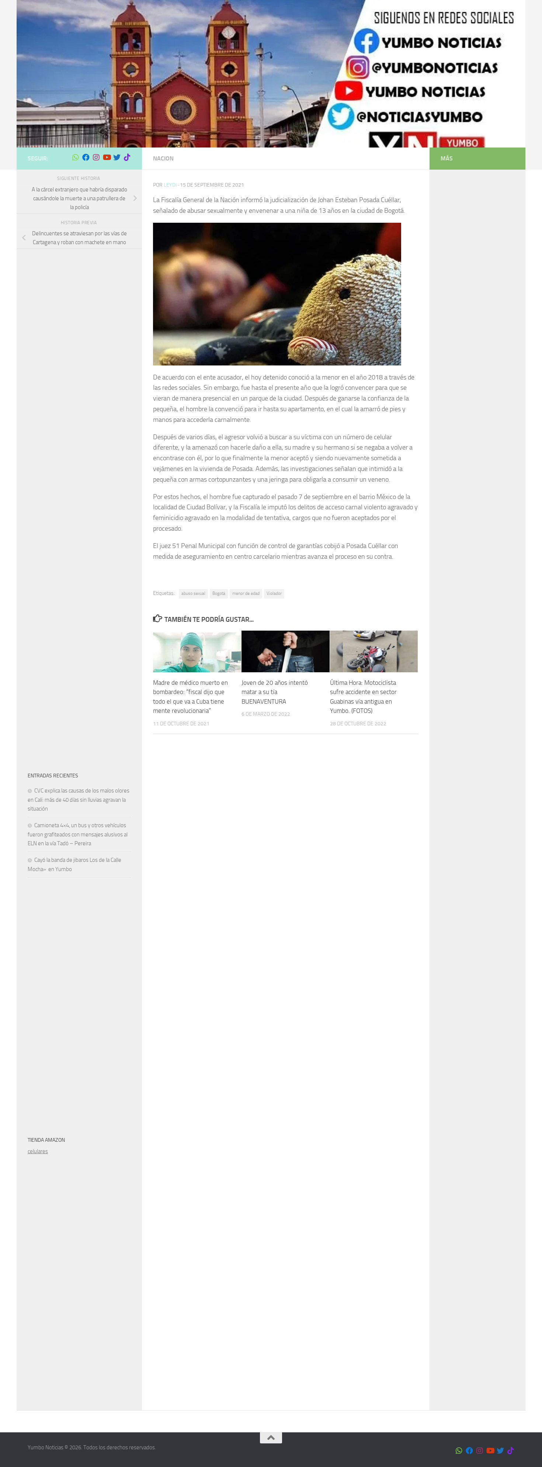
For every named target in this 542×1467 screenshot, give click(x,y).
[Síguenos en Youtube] (106, 157)
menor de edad (246, 593)
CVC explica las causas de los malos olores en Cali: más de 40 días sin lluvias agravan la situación (78, 799)
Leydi (170, 185)
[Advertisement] (79, 370)
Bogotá (218, 593)
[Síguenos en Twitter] (117, 157)
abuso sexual (193, 593)
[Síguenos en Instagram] (96, 157)
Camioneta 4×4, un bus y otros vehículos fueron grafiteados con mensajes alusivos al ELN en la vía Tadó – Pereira (78, 834)
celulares (38, 1151)
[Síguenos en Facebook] (86, 157)
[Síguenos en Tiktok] (127, 157)
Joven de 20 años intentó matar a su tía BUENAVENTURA (275, 692)
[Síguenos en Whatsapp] (75, 157)
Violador (274, 593)
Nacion (163, 158)
